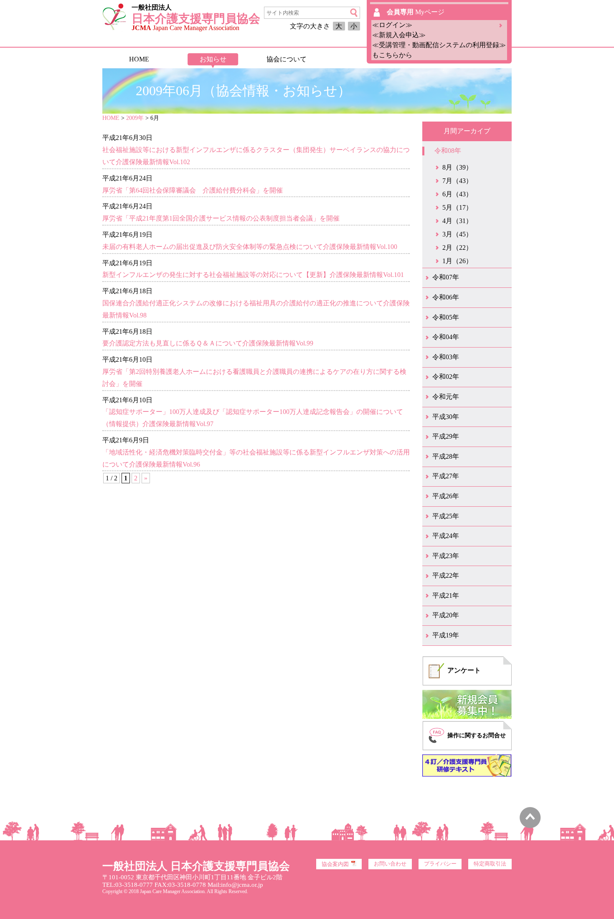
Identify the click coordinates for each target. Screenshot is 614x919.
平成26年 (445, 496)
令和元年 (445, 396)
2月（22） (457, 247)
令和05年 (445, 317)
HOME (139, 59)
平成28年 (445, 456)
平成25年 (445, 516)
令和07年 (445, 277)
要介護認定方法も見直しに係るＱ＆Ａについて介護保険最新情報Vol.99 (207, 343)
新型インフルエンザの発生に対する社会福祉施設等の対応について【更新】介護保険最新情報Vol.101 (253, 274)
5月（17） (457, 207)
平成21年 (445, 595)
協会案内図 (335, 864)
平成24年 (445, 535)
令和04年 (445, 336)
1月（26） (457, 260)
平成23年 (445, 555)
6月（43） (457, 194)
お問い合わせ (390, 864)
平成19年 (445, 635)
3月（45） (457, 234)
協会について (286, 59)
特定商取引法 (490, 864)
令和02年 (445, 376)
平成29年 (445, 436)
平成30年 (445, 416)
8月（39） (457, 167)
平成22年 (445, 575)
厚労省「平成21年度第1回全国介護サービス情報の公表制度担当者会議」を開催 (221, 218)
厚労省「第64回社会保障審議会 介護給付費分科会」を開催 (192, 190)
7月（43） (457, 180)
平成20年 (445, 615)
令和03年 (445, 356)
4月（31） (457, 220)
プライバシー (440, 864)
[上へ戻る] (530, 826)
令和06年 (445, 297)
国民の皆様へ (360, 59)
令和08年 (447, 150)
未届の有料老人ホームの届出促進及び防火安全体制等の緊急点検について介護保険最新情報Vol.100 (249, 246)
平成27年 (445, 476)
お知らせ (213, 59)
